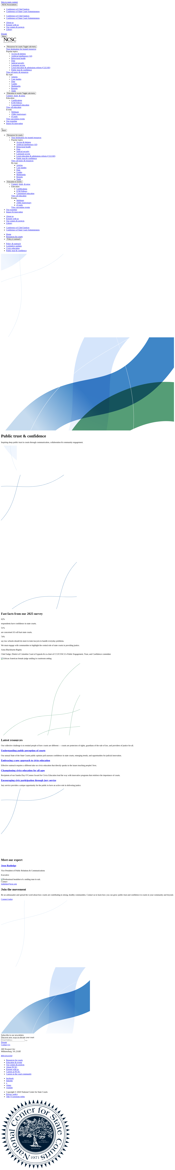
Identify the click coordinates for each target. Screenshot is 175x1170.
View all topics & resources (17, 72)
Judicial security (17, 63)
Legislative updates (14, 246)
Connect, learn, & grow (15, 96)
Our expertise (11, 121)
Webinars (15, 112)
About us (10, 22)
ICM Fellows (16, 103)
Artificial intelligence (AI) (21, 56)
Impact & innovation (14, 123)
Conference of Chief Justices (17, 9)
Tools (13, 91)
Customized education (20, 105)
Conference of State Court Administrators (23, 11)
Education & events (21, 93)
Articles (14, 77)
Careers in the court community (19, 1074)
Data (13, 61)
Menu (4, 36)
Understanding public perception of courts (23, 750)
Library (9, 29)
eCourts (14, 116)
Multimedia (15, 86)
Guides (14, 84)
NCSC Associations (9, 5)
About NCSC (11, 1067)
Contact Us (5, 1045)
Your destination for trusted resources (21, 49)
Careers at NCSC (13, 1072)
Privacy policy (12, 1094)
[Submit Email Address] (26, 1040)
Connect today (7, 899)
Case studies (16, 79)
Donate (4, 34)
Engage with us (12, 25)
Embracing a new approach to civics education (25, 760)
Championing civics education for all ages (23, 770)
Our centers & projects (15, 27)
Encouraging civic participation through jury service (28, 780)
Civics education (13, 248)
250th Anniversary (18, 114)
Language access (18, 65)
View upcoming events (15, 119)
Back (4, 130)
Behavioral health (18, 58)
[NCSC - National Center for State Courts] (9, 42)
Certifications (16, 100)
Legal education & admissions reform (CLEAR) (30, 68)
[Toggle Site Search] (2, 128)
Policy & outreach (13, 244)
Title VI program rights (15, 1097)
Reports (14, 88)
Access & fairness (18, 54)
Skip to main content (9, 2)
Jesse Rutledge (8, 865)
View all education (13, 107)
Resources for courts (21, 47)
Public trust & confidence (21, 70)
